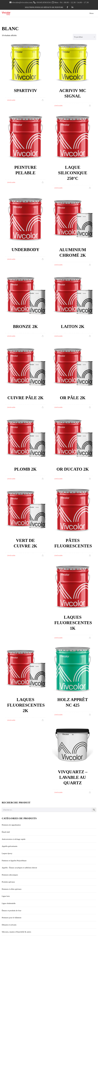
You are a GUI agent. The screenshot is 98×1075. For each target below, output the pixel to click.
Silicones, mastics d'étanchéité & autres (16, 932)
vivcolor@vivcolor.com (22, 2)
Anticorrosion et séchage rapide (13, 839)
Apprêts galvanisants (9, 846)
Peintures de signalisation (11, 825)
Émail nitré (6, 832)
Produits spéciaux (8, 882)
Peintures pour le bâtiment (11, 918)
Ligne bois (6, 896)
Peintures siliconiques (10, 875)
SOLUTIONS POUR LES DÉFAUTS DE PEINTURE (44, 7)
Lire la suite (11, 100)
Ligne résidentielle (9, 903)
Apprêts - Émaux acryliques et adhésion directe (19, 868)
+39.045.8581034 (43, 2)
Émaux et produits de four (11, 911)
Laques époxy (7, 853)
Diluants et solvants (9, 925)
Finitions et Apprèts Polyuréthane (14, 861)
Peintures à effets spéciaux (12, 889)
